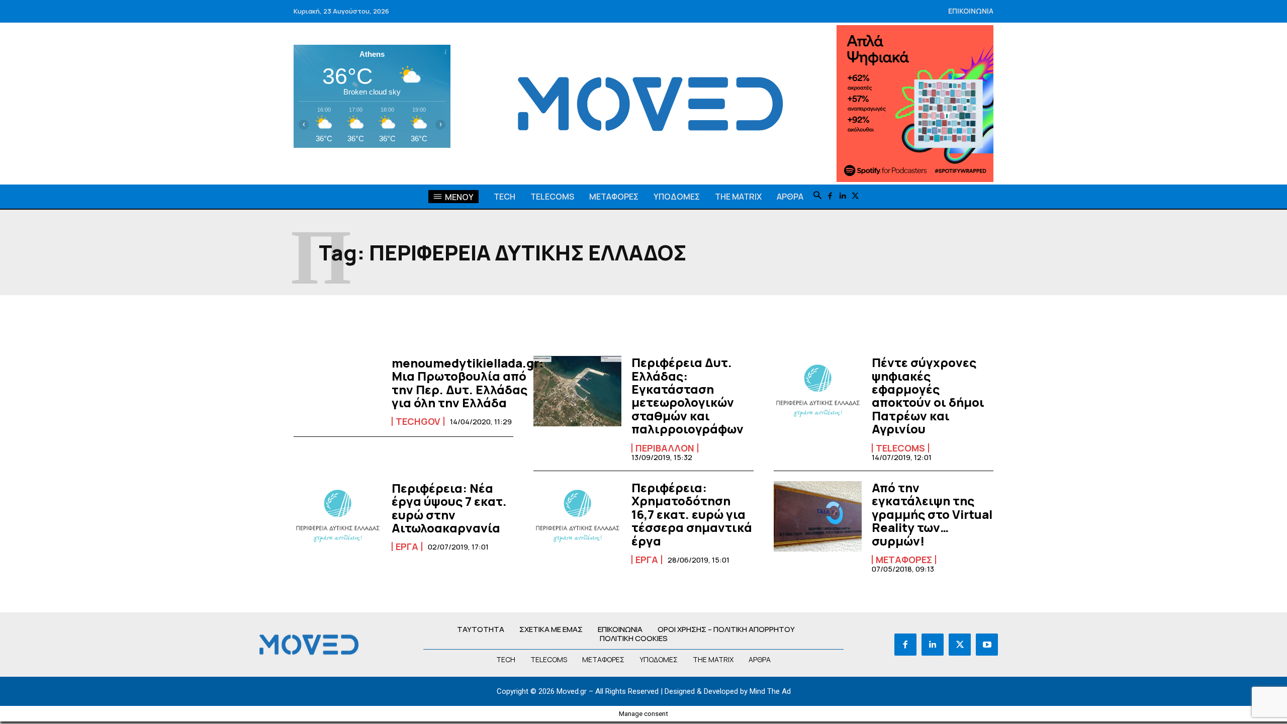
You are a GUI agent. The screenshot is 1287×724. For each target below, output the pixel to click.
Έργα (407, 546)
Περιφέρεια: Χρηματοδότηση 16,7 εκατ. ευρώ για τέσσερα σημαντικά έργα (691, 514)
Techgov (418, 421)
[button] (817, 196)
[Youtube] (987, 645)
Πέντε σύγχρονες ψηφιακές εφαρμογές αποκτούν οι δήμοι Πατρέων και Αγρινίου (928, 395)
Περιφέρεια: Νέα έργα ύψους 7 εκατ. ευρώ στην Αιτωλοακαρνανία (449, 508)
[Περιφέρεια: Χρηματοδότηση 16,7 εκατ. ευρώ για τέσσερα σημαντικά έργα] (577, 516)
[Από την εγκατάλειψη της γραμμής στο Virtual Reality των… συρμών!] (818, 516)
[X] (855, 196)
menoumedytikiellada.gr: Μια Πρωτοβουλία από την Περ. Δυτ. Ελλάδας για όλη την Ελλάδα (467, 382)
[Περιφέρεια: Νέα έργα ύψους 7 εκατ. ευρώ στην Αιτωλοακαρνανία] (338, 516)
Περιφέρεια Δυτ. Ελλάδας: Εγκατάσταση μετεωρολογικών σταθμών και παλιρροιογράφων (688, 395)
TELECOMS (900, 447)
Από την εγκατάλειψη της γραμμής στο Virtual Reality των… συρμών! (932, 514)
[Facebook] (830, 196)
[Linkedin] (843, 196)
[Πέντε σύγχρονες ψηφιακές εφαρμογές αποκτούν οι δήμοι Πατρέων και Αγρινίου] (818, 391)
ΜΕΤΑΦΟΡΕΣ (904, 559)
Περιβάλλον (664, 447)
